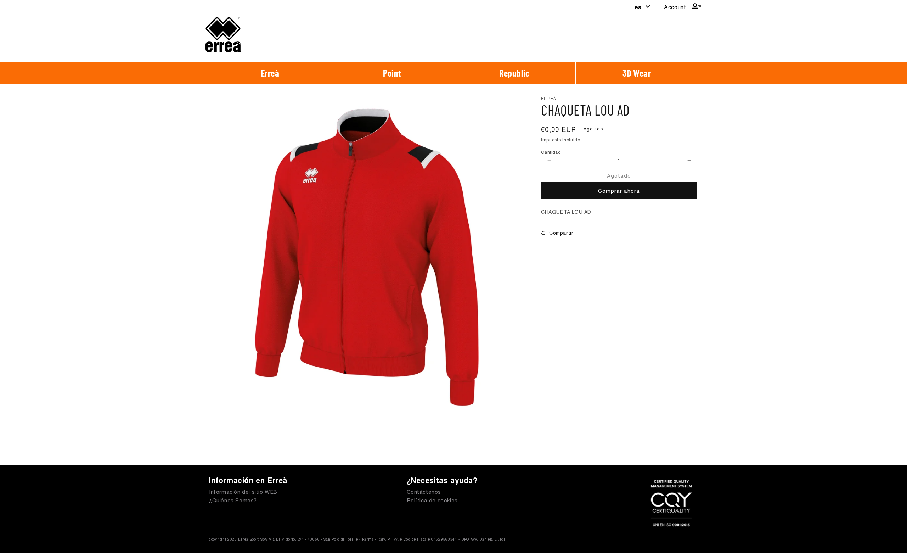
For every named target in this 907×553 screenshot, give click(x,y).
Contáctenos (424, 491)
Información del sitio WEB (243, 491)
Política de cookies (432, 500)
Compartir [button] (561, 232)
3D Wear (636, 72)
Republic (514, 72)
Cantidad (551, 152)
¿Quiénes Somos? (233, 500)
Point (392, 72)
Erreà (270, 72)
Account (675, 7)
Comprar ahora (619, 190)
